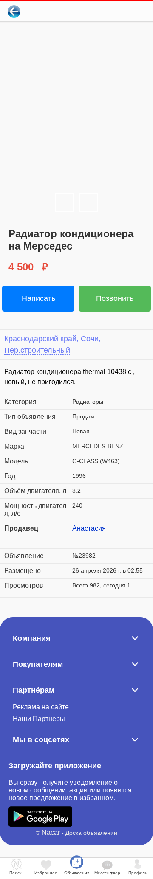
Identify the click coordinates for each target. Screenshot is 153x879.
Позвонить (114, 298)
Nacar (51, 832)
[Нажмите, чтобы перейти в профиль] (78, 538)
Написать (38, 298)
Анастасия (89, 528)
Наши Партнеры (39, 718)
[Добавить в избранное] (112, 11)
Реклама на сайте (41, 707)
